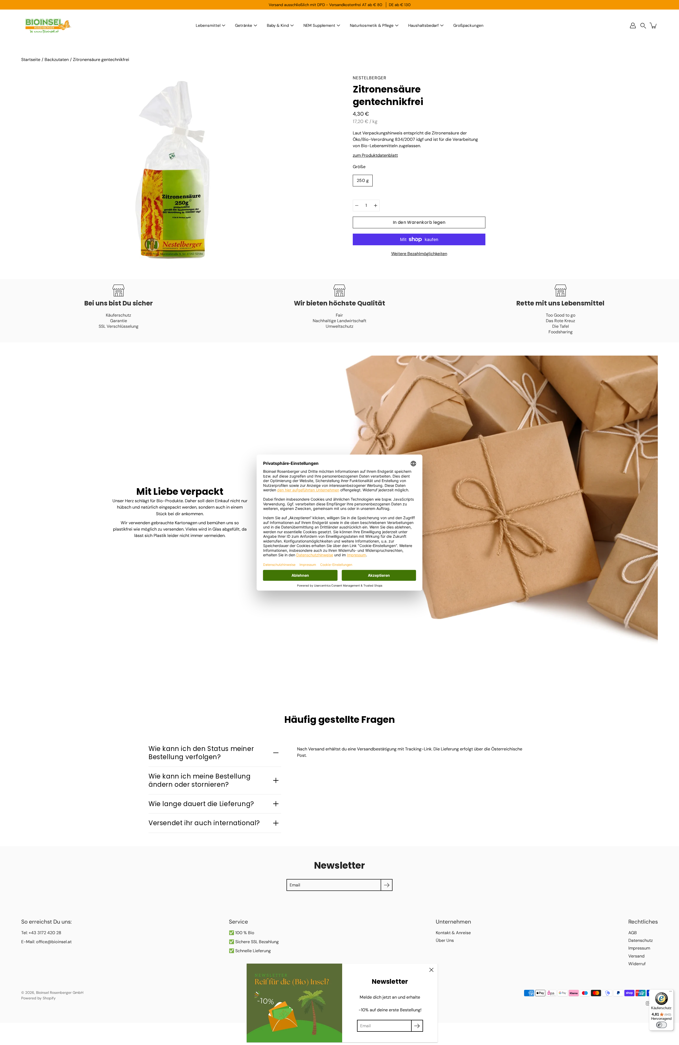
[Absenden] (417, 1026)
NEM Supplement (319, 25)
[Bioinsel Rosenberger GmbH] (47, 25)
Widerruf (637, 964)
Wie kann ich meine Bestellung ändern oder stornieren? (200, 780)
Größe (359, 166)
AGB (632, 932)
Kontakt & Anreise (453, 932)
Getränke (243, 25)
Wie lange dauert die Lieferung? (201, 803)
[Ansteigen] (376, 205)
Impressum (639, 948)
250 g (363, 180)
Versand (636, 956)
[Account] (633, 25)
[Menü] (670, 992)
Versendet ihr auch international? (204, 823)
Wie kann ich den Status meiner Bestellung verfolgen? (201, 752)
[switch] (661, 1025)
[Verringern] (357, 205)
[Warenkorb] (653, 25)
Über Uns (445, 940)
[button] (643, 26)
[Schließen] (431, 970)
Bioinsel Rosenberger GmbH (59, 992)
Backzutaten (57, 59)
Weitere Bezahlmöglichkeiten (419, 253)
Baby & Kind (278, 25)
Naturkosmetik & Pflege (372, 25)
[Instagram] (648, 1003)
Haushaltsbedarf (423, 25)
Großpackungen (468, 25)
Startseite (30, 59)
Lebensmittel (208, 25)
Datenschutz (640, 940)
